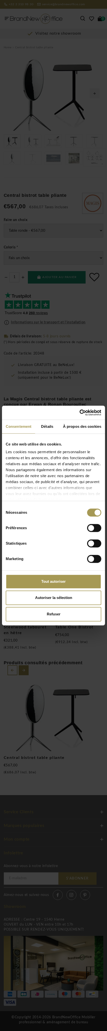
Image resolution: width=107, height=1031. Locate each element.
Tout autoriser (53, 581)
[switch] (94, 528)
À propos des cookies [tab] (82, 426)
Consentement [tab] (18, 426)
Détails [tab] (47, 426)
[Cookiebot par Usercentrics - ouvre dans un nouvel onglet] (79, 412)
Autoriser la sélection (53, 597)
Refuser (53, 614)
